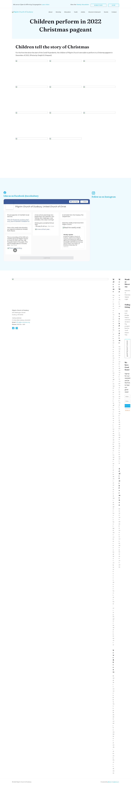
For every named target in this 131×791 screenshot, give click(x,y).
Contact (114, 12)
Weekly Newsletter (82, 4)
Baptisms (113, 448)
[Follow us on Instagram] (93, 193)
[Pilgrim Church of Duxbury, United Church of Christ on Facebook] (9, 205)
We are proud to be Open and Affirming (113, 366)
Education (67, 12)
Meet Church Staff (113, 396)
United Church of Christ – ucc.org (113, 597)
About (50, 12)
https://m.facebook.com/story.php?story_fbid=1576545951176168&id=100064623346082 (23, 220)
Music (119, 306)
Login (126, 299)
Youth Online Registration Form (119, 418)
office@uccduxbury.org (23, 322)
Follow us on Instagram (104, 196)
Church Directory (113, 416)
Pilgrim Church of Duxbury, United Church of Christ (40, 206)
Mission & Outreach (94, 12)
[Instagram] (17, 328)
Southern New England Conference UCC (113, 556)
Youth (76, 12)
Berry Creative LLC (113, 782)
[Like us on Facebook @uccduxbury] (5, 192)
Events (106, 12)
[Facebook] (13, 328)
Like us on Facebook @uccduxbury (21, 196)
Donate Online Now (127, 348)
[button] (98, 5)
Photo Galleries (113, 766)
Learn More (45, 4)
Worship (58, 12)
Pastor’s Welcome (113, 304)
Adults (83, 12)
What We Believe (113, 336)
